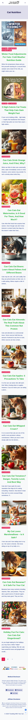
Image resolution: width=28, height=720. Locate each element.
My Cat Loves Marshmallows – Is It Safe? (14, 534)
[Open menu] (25, 3)
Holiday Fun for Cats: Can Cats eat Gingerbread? (14, 635)
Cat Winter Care (6, 50)
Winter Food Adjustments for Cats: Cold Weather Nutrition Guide (14, 57)
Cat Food (4, 48)
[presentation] (14, 33)
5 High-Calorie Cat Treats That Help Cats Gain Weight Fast (14, 110)
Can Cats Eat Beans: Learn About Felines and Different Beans (14, 269)
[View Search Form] (3, 3)
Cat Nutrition (12, 48)
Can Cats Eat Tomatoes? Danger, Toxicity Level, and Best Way (14, 479)
